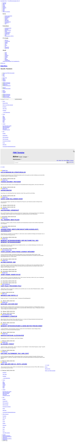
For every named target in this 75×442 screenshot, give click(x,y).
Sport (4, 9)
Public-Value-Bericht (8, 15)
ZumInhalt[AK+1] (3, 0)
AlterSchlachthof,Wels (7, 249)
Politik (4, 118)
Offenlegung (5, 437)
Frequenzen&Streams (7, 140)
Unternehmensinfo (8, 28)
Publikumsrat (5, 439)
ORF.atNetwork (5, 414)
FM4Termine (18, 153)
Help (6, 58)
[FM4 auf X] (5, 84)
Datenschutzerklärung (6, 435)
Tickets (6, 18)
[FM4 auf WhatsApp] (6, 85)
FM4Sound (5, 77)
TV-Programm (7, 41)
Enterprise (6, 29)
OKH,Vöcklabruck (6, 284)
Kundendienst (7, 16)
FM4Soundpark (5, 137)
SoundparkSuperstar (6, 129)
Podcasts (4, 79)
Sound (4, 5)
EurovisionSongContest (7, 125)
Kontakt (4, 133)
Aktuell (4, 123)
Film (3, 116)
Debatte (4, 6)
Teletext (6, 42)
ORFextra (7, 19)
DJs (62, 160)
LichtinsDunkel (8, 21)
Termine (4, 80)
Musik (4, 117)
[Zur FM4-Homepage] (2, 63)
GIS (5, 23)
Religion (6, 59)
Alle (57, 160)
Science (6, 57)
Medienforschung (8, 30)
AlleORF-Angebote (6, 432)
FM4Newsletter (5, 139)
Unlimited (4, 110)
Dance (4, 78)
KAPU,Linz (4, 293)
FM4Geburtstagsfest (6, 126)
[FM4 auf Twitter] (6, 96)
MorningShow (5, 103)
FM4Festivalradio (6, 127)
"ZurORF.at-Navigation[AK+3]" (14, 0)
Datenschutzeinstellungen (7, 436)
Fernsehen (4, 2)
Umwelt (4, 119)
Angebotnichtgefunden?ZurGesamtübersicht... (11, 61)
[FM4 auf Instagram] (6, 82)
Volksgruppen (7, 60)
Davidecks (4, 106)
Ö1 (5, 46)
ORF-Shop (7, 20)
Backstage (6, 17)
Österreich (4, 7)
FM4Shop (4, 144)
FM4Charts (5, 128)
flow (3, 74)
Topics (4, 114)
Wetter (4, 8)
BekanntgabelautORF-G (7, 438)
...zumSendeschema (6, 112)
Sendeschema (5, 135)
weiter (3, 166)
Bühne (68, 160)
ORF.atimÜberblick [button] (6, 11)
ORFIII (6, 43)
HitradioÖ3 (7, 47)
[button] (4, 87)
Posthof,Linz (5, 170)
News (4, 10)
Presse (6, 31)
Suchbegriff (2, 99)
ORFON (4, 3)
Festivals (71, 160)
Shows (4, 101)
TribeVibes (5, 108)
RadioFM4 (7, 48)
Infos (3, 131)
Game (4, 120)
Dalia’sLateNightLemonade (8, 104)
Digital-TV (7, 22)
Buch (4, 121)
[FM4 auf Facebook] (6, 83)
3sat (5, 44)
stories (4, 75)
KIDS (4, 4)
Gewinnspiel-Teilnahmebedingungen (9, 146)
